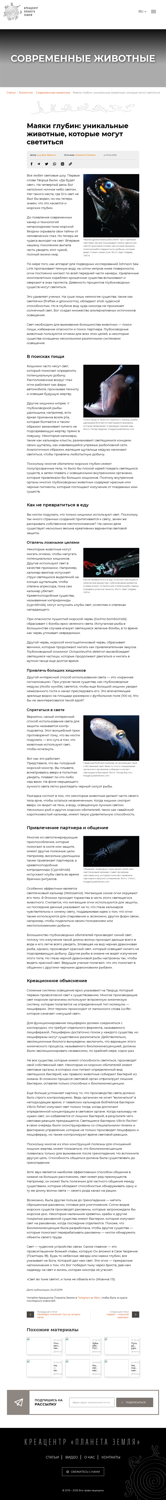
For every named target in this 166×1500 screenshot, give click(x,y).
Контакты (110, 1457)
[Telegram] (38, 163)
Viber (96, 1297)
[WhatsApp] (54, 163)
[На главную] (22, 11)
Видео (71, 1457)
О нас (89, 1457)
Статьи (52, 1457)
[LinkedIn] (62, 163)
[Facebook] (31, 163)
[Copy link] (70, 163)
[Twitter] (46, 163)
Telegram (84, 1297)
